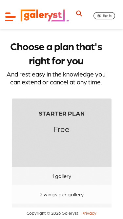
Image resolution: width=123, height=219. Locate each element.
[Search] (79, 13)
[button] (104, 15)
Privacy (88, 213)
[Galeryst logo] (44, 16)
